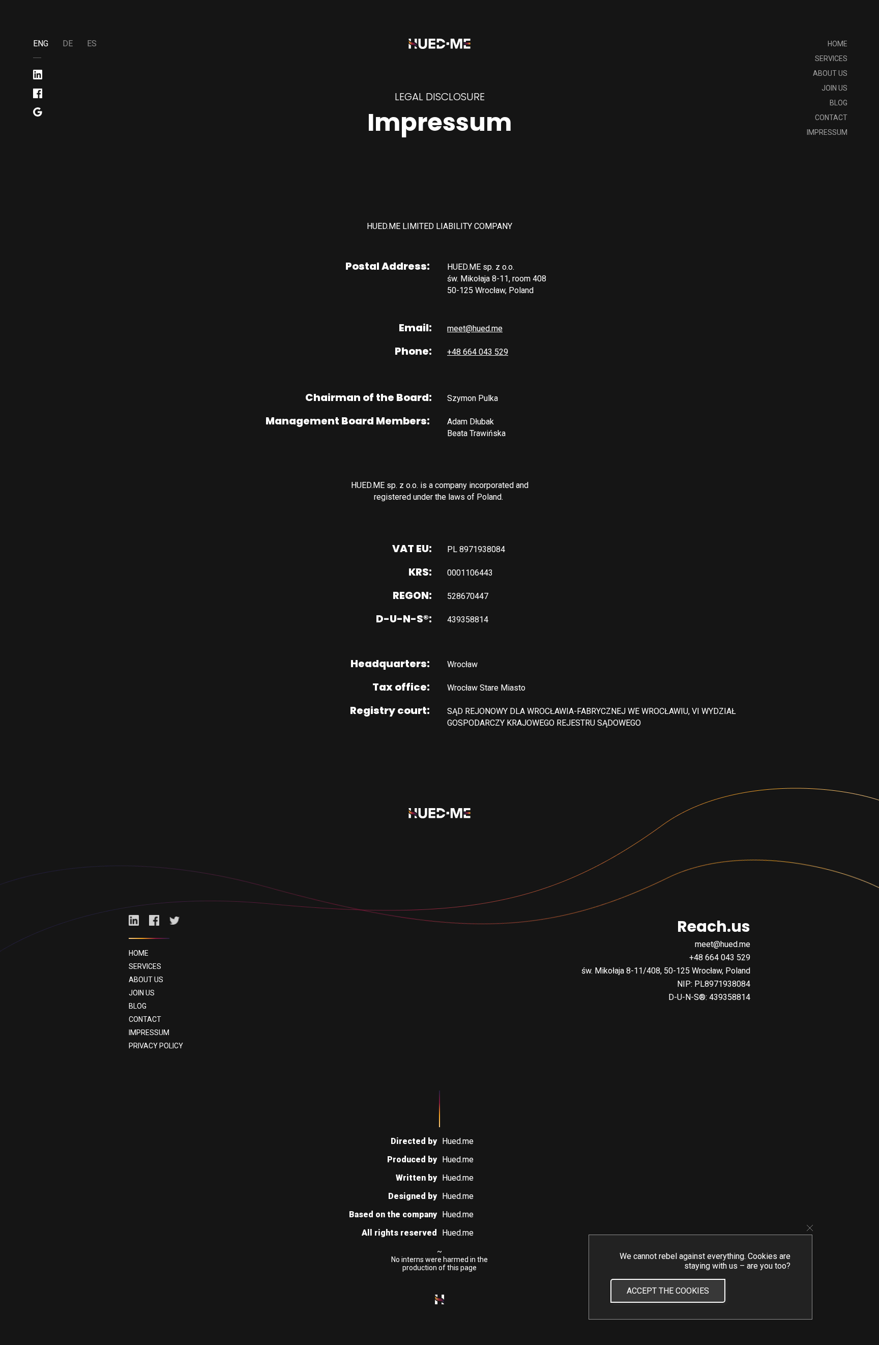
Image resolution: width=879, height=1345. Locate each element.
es (92, 43)
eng (40, 43)
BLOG (838, 103)
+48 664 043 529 (477, 352)
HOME (837, 44)
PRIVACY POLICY (156, 1046)
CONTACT (831, 117)
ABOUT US (830, 73)
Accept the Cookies (668, 1291)
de (68, 43)
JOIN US (834, 88)
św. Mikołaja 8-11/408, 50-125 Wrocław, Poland (665, 971)
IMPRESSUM (827, 132)
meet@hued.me (475, 328)
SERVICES (831, 58)
